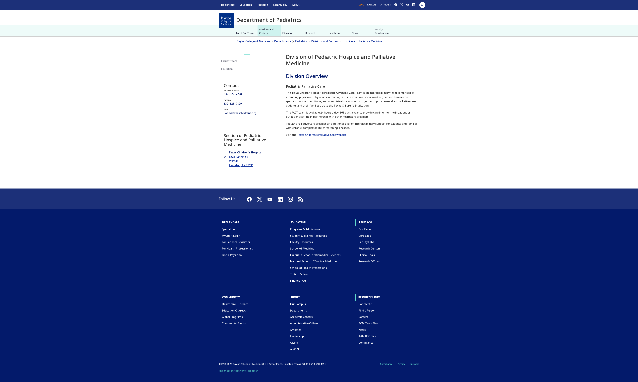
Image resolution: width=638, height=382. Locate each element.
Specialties (228, 229)
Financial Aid (298, 280)
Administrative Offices (304, 323)
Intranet (414, 364)
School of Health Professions (308, 268)
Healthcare (228, 4)
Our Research (367, 229)
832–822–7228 (233, 94)
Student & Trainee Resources (308, 236)
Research (262, 4)
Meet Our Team (245, 33)
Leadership (297, 336)
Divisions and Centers (266, 31)
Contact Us (365, 304)
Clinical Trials (367, 255)
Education (246, 4)
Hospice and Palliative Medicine (362, 41)
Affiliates (295, 330)
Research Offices (369, 261)
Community (280, 4)
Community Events (234, 323)
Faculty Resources (301, 242)
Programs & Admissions (305, 229)
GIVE (361, 4)
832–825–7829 (233, 103)
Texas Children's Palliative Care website (321, 135)
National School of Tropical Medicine (313, 261)
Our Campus (298, 304)
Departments (282, 41)
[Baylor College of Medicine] (226, 20)
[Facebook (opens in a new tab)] (395, 4)
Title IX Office (367, 336)
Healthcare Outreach (235, 304)
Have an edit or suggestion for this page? (238, 370)
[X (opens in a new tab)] (401, 4)
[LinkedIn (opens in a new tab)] (413, 4)
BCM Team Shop (369, 323)
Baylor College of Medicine (253, 41)
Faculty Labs (366, 242)
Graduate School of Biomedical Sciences (315, 255)
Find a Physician (232, 255)
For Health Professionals (237, 248)
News (355, 33)
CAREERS (371, 4)
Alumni (294, 349)
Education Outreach (234, 310)
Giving (294, 342)
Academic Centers (301, 317)
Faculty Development (382, 31)
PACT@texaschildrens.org (240, 113)
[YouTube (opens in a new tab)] (407, 4)
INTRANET (385, 4)
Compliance (366, 342)
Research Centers (369, 248)
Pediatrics (301, 41)
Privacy (401, 364)
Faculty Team (229, 61)
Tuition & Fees (299, 274)
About (296, 4)
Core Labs (365, 236)
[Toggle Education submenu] (271, 69)
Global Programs (232, 317)
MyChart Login (231, 236)
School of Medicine (302, 248)
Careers (363, 317)
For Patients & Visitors (236, 242)
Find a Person (367, 310)
